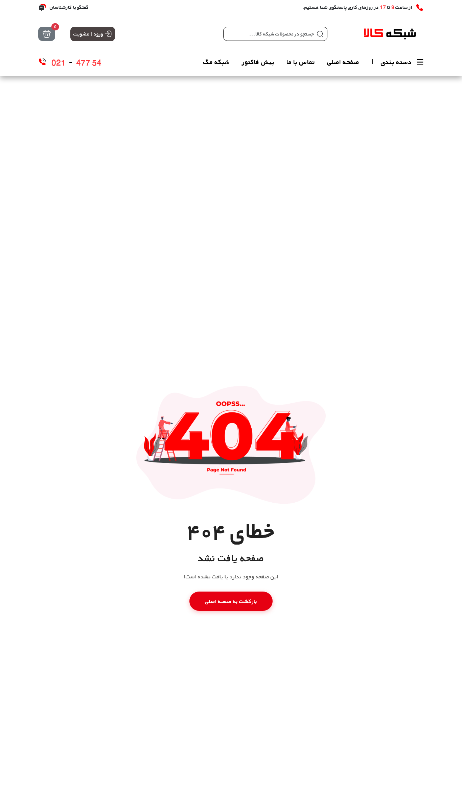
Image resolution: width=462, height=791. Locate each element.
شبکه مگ (216, 62)
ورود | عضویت (88, 34)
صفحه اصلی (343, 62)
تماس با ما (300, 62)
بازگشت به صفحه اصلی (231, 601)
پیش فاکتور (258, 62)
